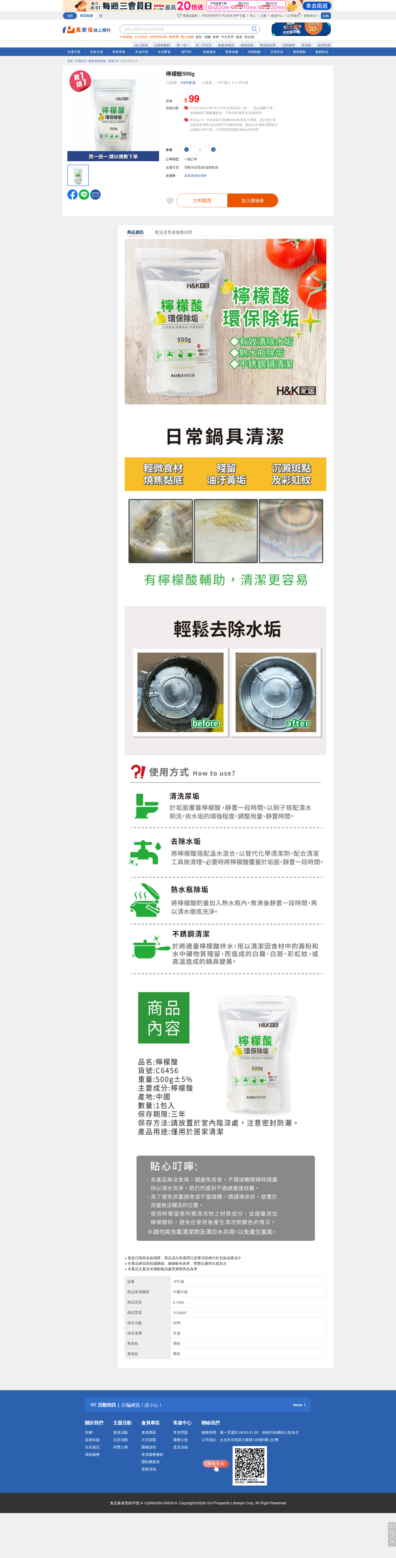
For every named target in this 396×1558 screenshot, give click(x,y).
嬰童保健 (231, 51)
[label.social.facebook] (72, 194)
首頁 (70, 61)
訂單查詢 (293, 15)
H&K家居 (188, 82)
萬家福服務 (190, 15)
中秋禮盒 (126, 36)
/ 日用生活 (80, 61)
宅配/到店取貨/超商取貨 (201, 167)
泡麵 (207, 36)
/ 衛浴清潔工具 (129, 61)
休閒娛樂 (254, 51)
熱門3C (186, 51)
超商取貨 (324, 45)
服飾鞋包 (321, 51)
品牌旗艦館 (162, 45)
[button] (95, 194)
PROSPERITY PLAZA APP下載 (223, 15)
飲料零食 (119, 51)
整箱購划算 (268, 45)
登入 (253, 15)
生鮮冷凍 (96, 51)
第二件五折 (204, 45)
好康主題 (74, 51)
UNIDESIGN (158, 36)
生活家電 (164, 51)
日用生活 (276, 51)
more (297, 1404)
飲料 (216, 36)
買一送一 (182, 45)
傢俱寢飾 (299, 51)
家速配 (306, 45)
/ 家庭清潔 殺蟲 (96, 61)
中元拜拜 (141, 36)
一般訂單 (190, 159)
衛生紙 (249, 36)
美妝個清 (209, 51)
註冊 (263, 15)
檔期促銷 (247, 45)
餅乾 (199, 36)
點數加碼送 (226, 45)
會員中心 (277, 15)
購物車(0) (310, 15)
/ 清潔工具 (113, 61)
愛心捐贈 (187, 36)
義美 (239, 36)
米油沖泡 (141, 51)
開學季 (174, 36)
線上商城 (141, 45)
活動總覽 (288, 45)
